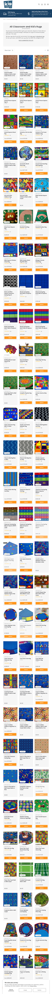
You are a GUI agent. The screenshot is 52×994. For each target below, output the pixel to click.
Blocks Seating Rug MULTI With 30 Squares (26, 327)
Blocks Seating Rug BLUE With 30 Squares (41, 292)
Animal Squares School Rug (10, 133)
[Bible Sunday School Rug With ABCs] (26, 250)
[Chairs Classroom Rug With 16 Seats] (10, 414)
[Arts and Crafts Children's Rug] (10, 185)
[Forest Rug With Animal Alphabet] (10, 930)
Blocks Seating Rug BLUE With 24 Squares (25, 292)
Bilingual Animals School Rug (40, 261)
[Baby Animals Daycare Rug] (42, 185)
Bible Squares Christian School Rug (10, 261)
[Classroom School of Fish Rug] (26, 479)
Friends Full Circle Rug (25, 940)
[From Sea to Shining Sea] (42, 961)
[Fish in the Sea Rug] (10, 838)
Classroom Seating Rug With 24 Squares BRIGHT (41, 491)
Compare (7, 67)
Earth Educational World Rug (8, 817)
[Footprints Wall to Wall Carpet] (10, 900)
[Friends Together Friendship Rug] (10, 961)
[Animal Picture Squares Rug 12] (10, 90)
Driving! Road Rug (40, 786)
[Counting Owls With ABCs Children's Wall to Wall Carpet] (26, 681)
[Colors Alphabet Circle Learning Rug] (10, 615)
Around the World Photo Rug (24, 164)
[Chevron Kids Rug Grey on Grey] (26, 447)
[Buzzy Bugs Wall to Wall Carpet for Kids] (10, 382)
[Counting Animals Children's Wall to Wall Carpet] (10, 681)
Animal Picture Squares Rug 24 (26, 101)
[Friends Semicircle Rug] (42, 930)
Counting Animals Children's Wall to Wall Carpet (10, 693)
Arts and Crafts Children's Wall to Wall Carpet (25, 197)
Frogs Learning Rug (24, 971)
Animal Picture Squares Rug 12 (10, 101)
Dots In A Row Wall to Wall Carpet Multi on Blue (9, 788)
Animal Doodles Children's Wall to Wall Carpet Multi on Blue (25, 74)
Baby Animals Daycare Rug (41, 196)
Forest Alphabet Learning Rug (24, 910)
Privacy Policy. (33, 986)
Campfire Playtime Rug (25, 393)
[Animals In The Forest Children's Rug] (42, 122)
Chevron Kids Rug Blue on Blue (10, 458)
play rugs (32, 36)
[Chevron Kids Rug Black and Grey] (42, 414)
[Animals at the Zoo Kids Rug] (26, 122)
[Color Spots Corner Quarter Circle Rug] (10, 548)
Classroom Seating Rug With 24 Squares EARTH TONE (10, 526)
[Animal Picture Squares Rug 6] (42, 90)
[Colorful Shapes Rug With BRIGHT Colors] (26, 582)
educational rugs (40, 36)
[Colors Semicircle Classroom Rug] (10, 648)
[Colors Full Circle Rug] (42, 615)
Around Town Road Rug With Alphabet (41, 164)
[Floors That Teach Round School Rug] (26, 838)
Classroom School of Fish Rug (25, 490)
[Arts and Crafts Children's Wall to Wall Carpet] (26, 185)
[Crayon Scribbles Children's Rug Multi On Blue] (42, 681)
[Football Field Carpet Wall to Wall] (26, 869)
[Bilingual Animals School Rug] (42, 250)
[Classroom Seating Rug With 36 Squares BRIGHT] (42, 514)
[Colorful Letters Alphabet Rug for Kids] (10, 582)
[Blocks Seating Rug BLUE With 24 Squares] (26, 281)
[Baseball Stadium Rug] (42, 217)
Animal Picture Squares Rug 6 (41, 101)
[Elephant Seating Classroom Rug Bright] (26, 806)
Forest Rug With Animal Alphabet (10, 940)
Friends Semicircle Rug (41, 940)
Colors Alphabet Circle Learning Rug (9, 626)
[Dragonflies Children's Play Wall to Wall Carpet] (26, 776)
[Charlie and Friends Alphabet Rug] (26, 414)
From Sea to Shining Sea (41, 972)
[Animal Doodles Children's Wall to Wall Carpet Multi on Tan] (42, 62)
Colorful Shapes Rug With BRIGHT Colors (25, 593)
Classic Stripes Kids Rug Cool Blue (10, 490)
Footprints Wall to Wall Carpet (10, 910)
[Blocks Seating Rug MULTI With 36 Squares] (42, 316)
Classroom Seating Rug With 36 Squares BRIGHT (41, 526)
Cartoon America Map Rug (41, 393)
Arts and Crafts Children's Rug (8, 196)
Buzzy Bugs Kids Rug (41, 359)
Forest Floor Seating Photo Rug (41, 910)
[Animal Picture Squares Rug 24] (26, 90)
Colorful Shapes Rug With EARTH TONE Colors (41, 594)
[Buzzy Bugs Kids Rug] (42, 349)
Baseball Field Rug (24, 227)
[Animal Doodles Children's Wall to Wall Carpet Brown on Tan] (10, 62)
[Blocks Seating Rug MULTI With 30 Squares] (26, 316)
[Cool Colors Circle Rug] (26, 648)
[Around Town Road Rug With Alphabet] (42, 153)
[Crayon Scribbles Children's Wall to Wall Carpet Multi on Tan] (42, 714)
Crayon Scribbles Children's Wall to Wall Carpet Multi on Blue (25, 726)
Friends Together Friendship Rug (8, 972)
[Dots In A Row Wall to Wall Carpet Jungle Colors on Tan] (42, 746)
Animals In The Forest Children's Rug (41, 133)
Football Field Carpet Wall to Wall (25, 880)
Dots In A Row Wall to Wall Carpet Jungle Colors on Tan (41, 758)
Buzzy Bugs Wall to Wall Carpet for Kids (10, 393)
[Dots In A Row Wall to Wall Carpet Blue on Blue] (26, 746)
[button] (44, 4)
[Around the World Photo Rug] (26, 153)
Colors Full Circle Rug (41, 625)
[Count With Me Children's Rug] (42, 648)
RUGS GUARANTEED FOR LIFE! (26, 40)
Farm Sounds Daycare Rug (41, 817)
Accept (25, 990)
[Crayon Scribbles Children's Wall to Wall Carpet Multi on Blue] (26, 714)
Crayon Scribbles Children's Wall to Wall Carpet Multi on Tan (41, 726)
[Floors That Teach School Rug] (42, 838)
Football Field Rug (40, 880)
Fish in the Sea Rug (9, 848)
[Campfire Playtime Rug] (26, 382)
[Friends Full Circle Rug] (26, 930)
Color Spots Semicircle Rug (25, 559)
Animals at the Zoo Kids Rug (26, 133)
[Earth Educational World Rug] (10, 806)
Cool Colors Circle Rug (25, 658)
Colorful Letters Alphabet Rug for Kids (9, 593)
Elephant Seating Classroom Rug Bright (25, 817)
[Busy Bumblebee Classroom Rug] (26, 349)
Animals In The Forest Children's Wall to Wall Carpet (10, 165)
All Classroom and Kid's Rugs (12, 19)
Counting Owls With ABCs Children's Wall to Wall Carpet (26, 693)
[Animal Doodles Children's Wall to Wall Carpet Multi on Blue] (26, 62)
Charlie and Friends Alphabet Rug (25, 425)
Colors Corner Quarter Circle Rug (25, 626)
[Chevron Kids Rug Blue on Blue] (10, 447)
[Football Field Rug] (42, 869)
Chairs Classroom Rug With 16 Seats (9, 425)
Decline (39, 990)
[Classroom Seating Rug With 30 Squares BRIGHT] (26, 514)
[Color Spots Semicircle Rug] (26, 548)
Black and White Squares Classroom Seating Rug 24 (9, 293)
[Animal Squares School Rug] (10, 122)
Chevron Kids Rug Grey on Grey (25, 458)
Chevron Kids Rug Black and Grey (41, 425)
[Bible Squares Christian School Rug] (10, 250)
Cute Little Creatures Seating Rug (9, 757)
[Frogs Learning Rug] (26, 961)
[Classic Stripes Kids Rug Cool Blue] (10, 479)
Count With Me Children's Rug (39, 659)
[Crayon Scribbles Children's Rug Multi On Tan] (10, 714)
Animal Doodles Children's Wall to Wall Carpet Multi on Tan (41, 74)
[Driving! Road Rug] (42, 776)
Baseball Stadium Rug (41, 227)
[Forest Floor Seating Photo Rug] (42, 900)
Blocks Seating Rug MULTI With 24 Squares (10, 327)
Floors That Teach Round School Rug (24, 849)
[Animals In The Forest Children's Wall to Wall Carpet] (10, 153)
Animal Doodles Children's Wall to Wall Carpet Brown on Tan (10, 74)
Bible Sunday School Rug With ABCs (25, 261)
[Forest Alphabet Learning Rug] (26, 900)
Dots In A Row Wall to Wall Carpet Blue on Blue (25, 758)
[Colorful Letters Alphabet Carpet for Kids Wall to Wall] (42, 548)
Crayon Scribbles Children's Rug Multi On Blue (41, 693)
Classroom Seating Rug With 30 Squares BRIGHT (25, 526)
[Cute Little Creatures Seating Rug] (10, 746)
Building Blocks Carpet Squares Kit (10, 360)
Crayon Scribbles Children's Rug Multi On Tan (10, 726)
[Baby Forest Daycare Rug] (10, 217)
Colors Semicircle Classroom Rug (8, 659)
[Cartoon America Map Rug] (42, 382)
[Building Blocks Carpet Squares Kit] (10, 349)
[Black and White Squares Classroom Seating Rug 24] (10, 281)
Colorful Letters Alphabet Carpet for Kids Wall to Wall (41, 560)
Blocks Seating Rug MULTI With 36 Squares (41, 327)
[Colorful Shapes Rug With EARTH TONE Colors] (42, 582)
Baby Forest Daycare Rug (9, 227)
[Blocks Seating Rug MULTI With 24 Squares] (10, 316)
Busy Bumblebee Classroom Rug (24, 360)
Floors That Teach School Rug (40, 849)
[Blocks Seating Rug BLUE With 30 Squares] (42, 281)
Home (4, 19)
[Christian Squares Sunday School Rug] (42, 447)
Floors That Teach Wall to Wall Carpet (10, 880)
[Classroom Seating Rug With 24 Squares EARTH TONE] (10, 514)
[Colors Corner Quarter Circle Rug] (26, 615)
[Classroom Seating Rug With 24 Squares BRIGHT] (42, 479)
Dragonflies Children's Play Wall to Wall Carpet (25, 788)
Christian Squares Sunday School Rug (40, 458)
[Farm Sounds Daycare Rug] (42, 806)
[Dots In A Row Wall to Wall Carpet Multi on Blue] (10, 776)
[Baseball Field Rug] (26, 217)
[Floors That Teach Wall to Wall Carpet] (10, 869)
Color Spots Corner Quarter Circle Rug (9, 559)
